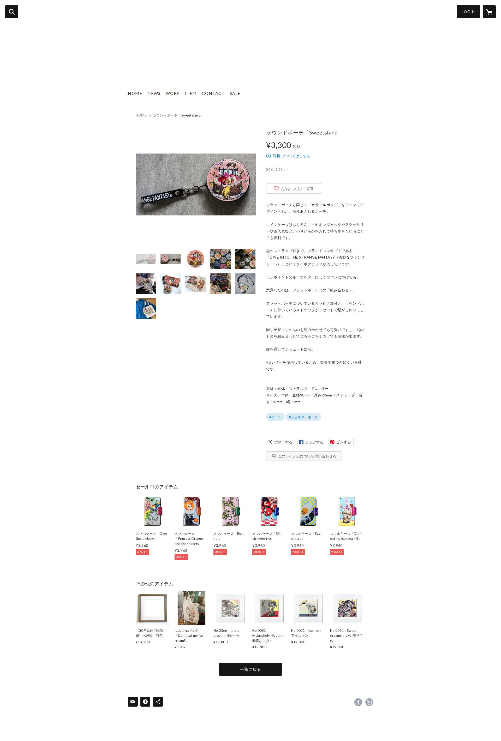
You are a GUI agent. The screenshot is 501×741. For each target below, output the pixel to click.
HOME (135, 93)
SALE (235, 93)
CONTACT (213, 93)
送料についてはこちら (292, 156)
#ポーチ (275, 417)
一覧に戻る (250, 669)
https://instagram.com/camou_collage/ (369, 702)
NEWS (153, 93)
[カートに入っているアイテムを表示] (489, 11)
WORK (173, 93)
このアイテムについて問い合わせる (307, 456)
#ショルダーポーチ (303, 417)
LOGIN (468, 11)
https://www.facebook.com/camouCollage (358, 702)
